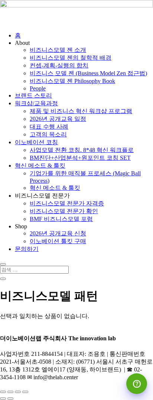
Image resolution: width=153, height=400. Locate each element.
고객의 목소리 (48, 134)
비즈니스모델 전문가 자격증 (67, 203)
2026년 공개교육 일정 (58, 119)
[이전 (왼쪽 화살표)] (3, 398)
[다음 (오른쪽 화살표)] (10, 398)
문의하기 (27, 249)
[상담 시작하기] (136, 383)
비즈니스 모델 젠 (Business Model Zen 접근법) (88, 73)
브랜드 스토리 (33, 95)
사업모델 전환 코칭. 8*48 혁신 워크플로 (82, 150)
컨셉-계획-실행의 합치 (59, 65)
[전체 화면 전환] (10, 392)
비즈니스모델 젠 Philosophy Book (72, 81)
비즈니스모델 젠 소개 (58, 50)
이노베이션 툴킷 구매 (58, 241)
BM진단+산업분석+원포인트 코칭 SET (80, 158)
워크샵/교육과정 (36, 103)
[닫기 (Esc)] (25, 392)
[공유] (18, 392)
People (38, 88)
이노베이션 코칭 (36, 142)
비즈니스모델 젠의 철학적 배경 (70, 57)
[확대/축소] (3, 392)
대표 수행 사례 (49, 126)
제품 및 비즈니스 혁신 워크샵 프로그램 (81, 111)
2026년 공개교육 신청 (58, 233)
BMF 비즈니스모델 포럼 (61, 219)
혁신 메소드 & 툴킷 (40, 165)
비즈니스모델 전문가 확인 (64, 211)
